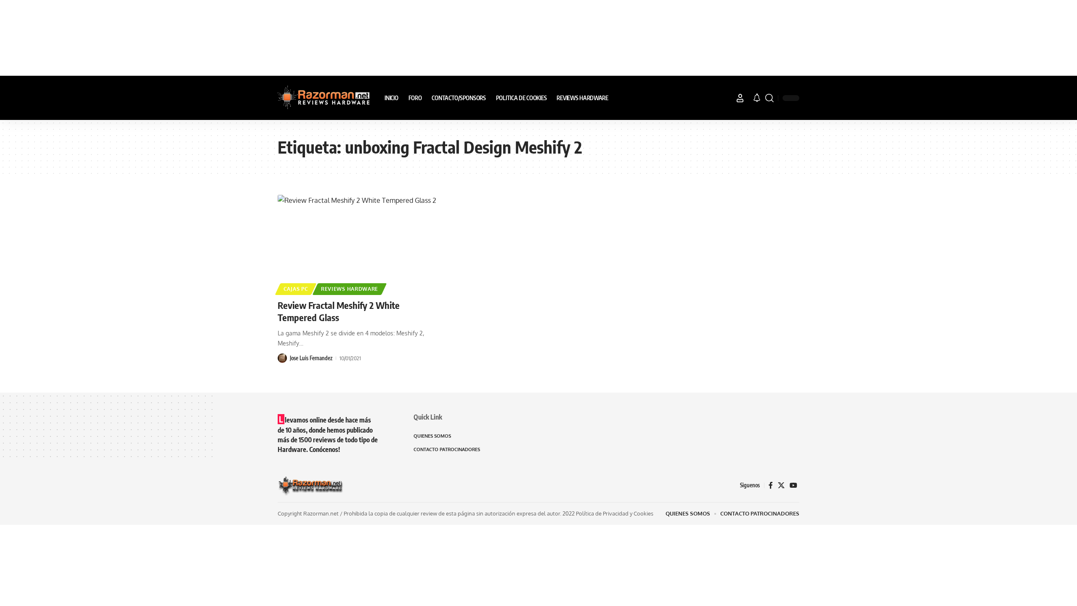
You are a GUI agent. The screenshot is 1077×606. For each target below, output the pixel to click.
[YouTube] (793, 485)
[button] (740, 98)
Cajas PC (296, 289)
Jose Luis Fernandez (311, 358)
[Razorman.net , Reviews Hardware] (324, 98)
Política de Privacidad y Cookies (614, 513)
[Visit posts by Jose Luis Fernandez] (282, 358)
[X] (781, 485)
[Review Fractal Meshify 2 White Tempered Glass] (359, 243)
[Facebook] (771, 485)
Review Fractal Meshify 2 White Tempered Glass (339, 311)
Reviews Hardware (349, 289)
